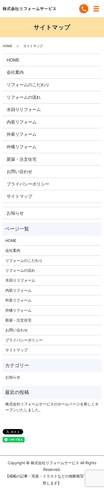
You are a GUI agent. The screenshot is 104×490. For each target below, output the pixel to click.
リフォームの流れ (24, 97)
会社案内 (15, 72)
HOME (7, 46)
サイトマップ (19, 196)
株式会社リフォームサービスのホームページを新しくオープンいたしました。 (52, 407)
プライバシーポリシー (28, 184)
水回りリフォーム (24, 109)
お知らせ (15, 213)
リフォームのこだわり (28, 84)
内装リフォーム (22, 122)
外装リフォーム (22, 134)
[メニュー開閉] (96, 8)
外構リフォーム (22, 146)
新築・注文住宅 (22, 159)
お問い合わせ (19, 171)
